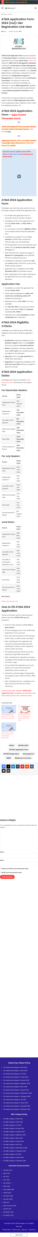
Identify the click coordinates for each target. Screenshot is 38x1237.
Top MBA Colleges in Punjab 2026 (13, 1128)
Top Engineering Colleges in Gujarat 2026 (16, 1090)
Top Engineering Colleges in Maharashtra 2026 (17, 1093)
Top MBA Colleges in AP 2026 (12, 1154)
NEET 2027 (6, 1173)
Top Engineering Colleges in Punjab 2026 (15, 1077)
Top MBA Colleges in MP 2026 (12, 1144)
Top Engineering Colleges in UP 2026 (14, 1074)
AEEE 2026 (6, 1186)
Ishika (4, 31)
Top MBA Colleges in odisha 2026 (13, 1157)
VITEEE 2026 (7, 1192)
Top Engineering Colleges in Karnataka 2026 (16, 1106)
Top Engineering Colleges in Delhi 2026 (15, 1070)
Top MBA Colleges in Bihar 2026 (13, 1138)
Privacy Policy (7, 1229)
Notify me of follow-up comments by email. (15, 868)
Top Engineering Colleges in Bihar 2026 (15, 1086)
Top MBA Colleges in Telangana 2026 (14, 1151)
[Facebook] (4, 766)
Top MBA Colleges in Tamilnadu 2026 (14, 1160)
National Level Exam (23, 758)
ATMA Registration (11, 754)
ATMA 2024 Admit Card (10, 601)
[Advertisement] (19, 796)
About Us (24, 1229)
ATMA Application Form (19, 750)
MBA (9, 758)
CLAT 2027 (6, 1180)
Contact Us (32, 1229)
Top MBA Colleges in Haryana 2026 (14, 1131)
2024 (12, 745)
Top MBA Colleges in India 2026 (13, 1118)
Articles (10, 14)
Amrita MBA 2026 (8, 1189)
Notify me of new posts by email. (12, 872)
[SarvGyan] (10, 8)
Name (2, 852)
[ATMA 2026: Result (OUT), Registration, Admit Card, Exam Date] (25, 709)
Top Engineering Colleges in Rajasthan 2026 (16, 1083)
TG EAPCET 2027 (8, 1215)
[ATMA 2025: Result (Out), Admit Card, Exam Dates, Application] (9, 727)
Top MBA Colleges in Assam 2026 (13, 1141)
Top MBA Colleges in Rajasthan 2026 (14, 1135)
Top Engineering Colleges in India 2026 (15, 1067)
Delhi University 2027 (9, 1205)
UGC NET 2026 (7, 1199)
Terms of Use (16, 1229)
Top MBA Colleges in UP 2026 (12, 1125)
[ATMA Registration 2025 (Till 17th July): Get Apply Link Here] (9, 709)
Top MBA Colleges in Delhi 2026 (13, 1122)
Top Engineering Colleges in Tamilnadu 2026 (16, 1109)
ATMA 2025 (20, 140)
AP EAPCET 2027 (8, 1212)
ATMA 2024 (32, 60)
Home (5, 14)
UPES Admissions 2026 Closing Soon (16, 2)
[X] (8, 766)
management (29, 754)
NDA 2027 (6, 1202)
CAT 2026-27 (7, 1183)
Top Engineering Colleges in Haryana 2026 (16, 1080)
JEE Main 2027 (7, 1170)
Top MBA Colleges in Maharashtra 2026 (15, 1148)
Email (2, 860)
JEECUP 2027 (7, 1209)
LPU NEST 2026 (8, 1196)
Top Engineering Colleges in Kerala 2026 (15, 1103)
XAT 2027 (6, 1176)
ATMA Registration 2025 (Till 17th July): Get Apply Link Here (8, 716)
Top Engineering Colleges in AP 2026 (14, 1099)
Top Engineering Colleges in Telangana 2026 (16, 1096)
